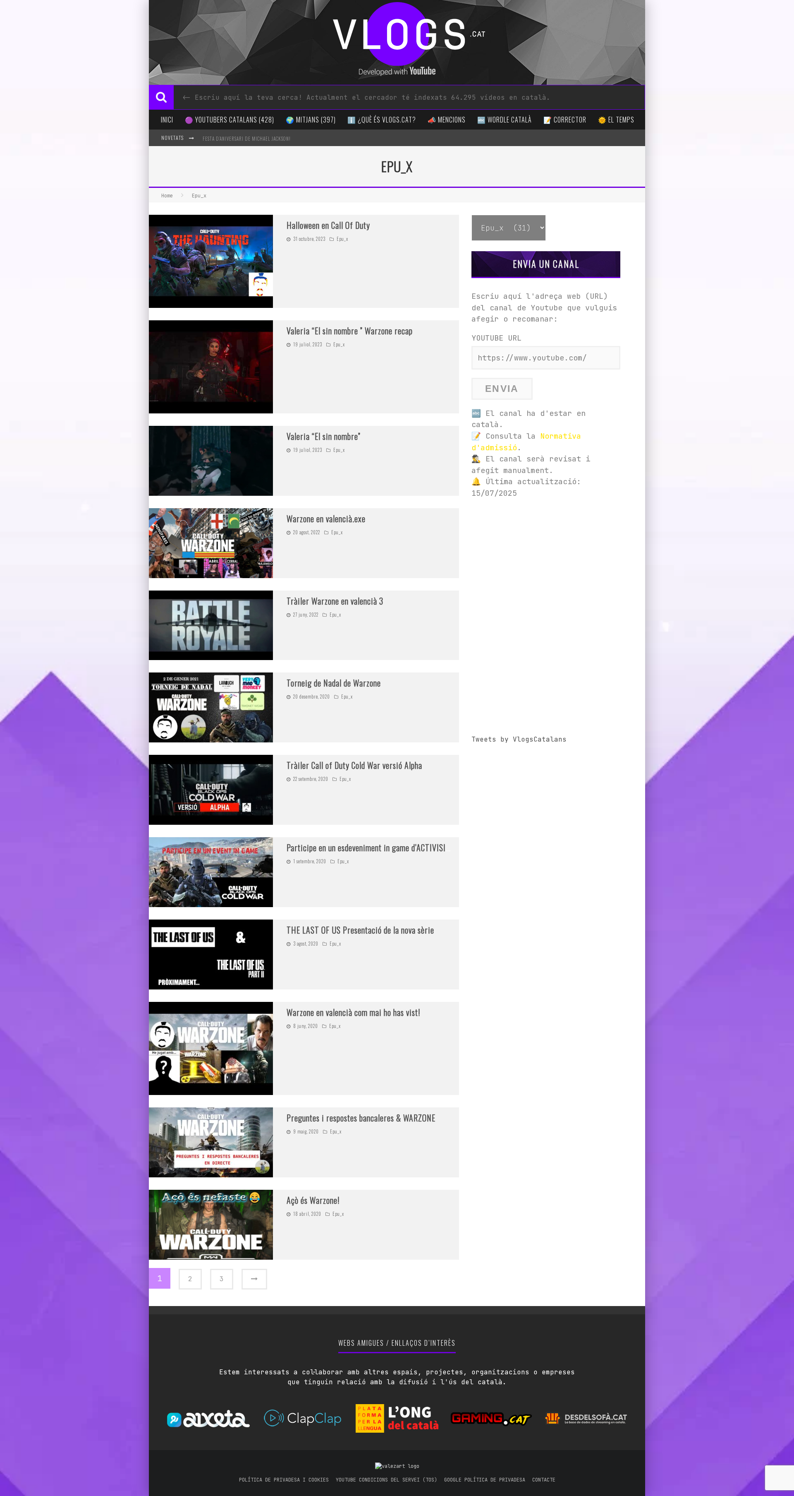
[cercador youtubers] (161, 97)
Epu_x (342, 238)
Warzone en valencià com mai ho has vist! (353, 1012)
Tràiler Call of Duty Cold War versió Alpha (354, 765)
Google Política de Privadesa (484, 1480)
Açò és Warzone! (313, 1200)
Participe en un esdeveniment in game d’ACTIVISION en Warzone (391, 847)
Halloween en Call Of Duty (328, 225)
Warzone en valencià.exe (326, 518)
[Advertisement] (545, 564)
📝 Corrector (564, 120)
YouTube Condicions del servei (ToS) (386, 1480)
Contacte (543, 1480)
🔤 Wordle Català (504, 120)
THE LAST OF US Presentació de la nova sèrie (360, 930)
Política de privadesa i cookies (284, 1480)
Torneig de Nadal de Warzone (334, 683)
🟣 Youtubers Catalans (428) (229, 120)
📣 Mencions (447, 120)
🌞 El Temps (616, 120)
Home (167, 195)
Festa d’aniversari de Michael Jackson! (247, 138)
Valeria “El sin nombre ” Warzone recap (350, 330)
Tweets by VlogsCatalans (519, 739)
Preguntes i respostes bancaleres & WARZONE (361, 1118)
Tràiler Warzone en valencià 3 (335, 601)
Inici (167, 120)
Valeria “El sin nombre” (324, 436)
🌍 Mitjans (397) (311, 120)
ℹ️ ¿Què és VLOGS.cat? (381, 120)
